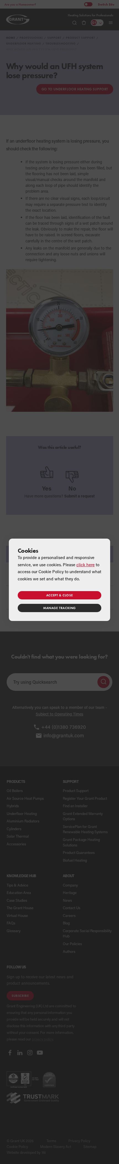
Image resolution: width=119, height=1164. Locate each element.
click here (85, 564)
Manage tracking (59, 608)
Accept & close (59, 595)
